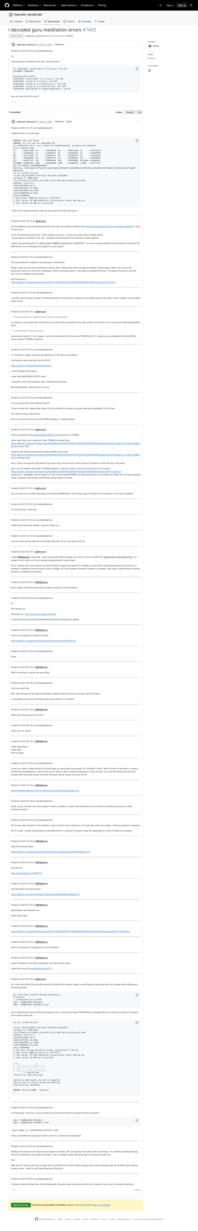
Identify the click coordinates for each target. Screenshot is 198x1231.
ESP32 (70, 36)
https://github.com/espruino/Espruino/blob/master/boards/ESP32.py (43, 640)
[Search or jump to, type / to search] (161, 5)
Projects (71, 21)
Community (95, 1219)
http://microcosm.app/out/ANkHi (40, 614)
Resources (50, 5)
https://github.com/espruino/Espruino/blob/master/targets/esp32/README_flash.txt (50, 852)
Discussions (54, 21)
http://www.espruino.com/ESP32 (26, 873)
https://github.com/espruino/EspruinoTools (31, 365)
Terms (60, 1219)
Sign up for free (20, 1205)
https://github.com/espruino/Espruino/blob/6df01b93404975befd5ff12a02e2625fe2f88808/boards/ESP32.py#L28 (66, 471)
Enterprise (87, 5)
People (101, 21)
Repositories (35, 21)
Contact (111, 1219)
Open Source (68, 5)
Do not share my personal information (148, 1219)
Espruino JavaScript (28, 14)
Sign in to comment (101, 1205)
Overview (17, 21)
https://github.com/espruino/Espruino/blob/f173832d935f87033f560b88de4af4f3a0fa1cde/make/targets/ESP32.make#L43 (70, 931)
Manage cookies (124, 1219)
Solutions (33, 5)
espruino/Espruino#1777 (41, 968)
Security (77, 1219)
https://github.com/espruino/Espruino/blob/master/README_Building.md (45, 894)
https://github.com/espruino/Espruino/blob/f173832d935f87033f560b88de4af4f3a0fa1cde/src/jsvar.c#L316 (63, 282)
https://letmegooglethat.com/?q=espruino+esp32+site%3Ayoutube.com (45, 790)
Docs (104, 1219)
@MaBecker (24, 557)
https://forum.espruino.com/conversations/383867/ (109, 226)
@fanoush (41, 221)
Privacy (68, 1219)
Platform (17, 5)
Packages (86, 21)
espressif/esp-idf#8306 (44, 435)
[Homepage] (7, 5)
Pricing (102, 5)
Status (85, 1219)
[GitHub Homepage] (36, 1219)
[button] (138, 44)
